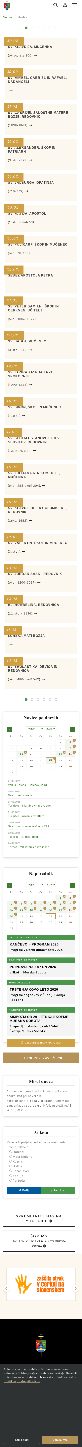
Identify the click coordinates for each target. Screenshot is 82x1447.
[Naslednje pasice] (75, 1288)
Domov (8, 17)
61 (44, 28)
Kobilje (18, 1175)
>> (56, 28)
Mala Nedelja (22, 1156)
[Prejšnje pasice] (6, 1288)
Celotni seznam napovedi (41, 1042)
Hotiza (18, 1166)
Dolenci (18, 1152)
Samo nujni (22, 1439)
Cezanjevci (21, 1171)
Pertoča (19, 1180)
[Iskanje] (55, 5)
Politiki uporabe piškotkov (22, 1381)
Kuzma (17, 1161)
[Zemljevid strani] (65, 5)
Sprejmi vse (60, 1439)
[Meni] (74, 5)
